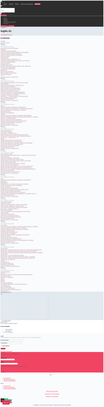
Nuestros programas (9, 379)
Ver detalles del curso (6, 34)
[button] (52, 383)
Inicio (5, 4)
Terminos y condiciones (52, 396)
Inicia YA (37, 4)
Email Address (4, 340)
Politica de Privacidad (52, 391)
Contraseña (4, 343)
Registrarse (4, 15)
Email (2, 362)
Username (3, 358)
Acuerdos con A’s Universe (52, 394)
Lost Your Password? (6, 351)
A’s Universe (7, 378)
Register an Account (6, 355)
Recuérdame (5, 346)
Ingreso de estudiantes (27, 4)
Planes (17, 4)
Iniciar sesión (4, 26)
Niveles (11, 4)
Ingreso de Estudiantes (10, 380)
